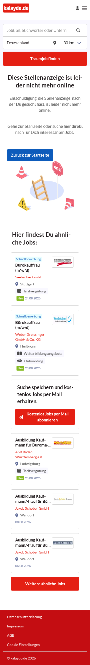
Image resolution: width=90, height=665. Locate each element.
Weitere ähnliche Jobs (45, 584)
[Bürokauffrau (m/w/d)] (45, 342)
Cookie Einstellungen (23, 645)
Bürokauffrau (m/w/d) (27, 325)
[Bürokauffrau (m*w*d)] (45, 279)
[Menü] (84, 8)
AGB (10, 635)
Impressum (15, 626)
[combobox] (39, 30)
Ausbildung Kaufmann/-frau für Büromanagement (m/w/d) (32, 499)
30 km (69, 43)
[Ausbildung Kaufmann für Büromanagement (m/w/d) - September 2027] (45, 459)
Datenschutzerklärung (24, 617)
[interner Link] (16, 8)
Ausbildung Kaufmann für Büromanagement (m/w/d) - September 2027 (32, 443)
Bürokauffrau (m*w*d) (27, 268)
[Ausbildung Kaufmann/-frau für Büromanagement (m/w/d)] (45, 509)
